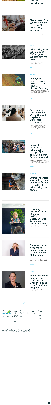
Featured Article (28, 5)
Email (12, 344)
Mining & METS (28, 343)
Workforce (21, 344)
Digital (32, 3)
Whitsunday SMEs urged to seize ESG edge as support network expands (39, 82)
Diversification (14, 5)
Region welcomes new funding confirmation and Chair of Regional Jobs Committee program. (39, 309)
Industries (28, 338)
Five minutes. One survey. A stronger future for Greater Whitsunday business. (39, 52)
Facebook (3, 344)
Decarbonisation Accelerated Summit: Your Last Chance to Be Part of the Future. (39, 277)
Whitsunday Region (15, 345)
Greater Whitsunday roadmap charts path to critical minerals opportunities (38, 24)
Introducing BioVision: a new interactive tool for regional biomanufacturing (39, 111)
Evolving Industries (21, 5)
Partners (15, 353)
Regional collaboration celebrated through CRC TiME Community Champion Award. (39, 178)
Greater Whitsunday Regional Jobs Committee (40, 343)
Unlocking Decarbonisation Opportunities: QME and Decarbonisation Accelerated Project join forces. (39, 244)
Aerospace (33, 340)
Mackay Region (16, 343)
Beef (27, 340)
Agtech (13, 3)
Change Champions (19, 3)
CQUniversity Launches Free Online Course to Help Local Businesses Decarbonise (38, 143)
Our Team (15, 352)
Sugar (27, 344)
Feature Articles (46, 340)
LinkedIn (8, 344)
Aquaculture (33, 341)
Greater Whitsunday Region (15, 342)
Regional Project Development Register (16, 347)
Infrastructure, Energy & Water (22, 343)
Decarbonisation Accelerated (40, 344)
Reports (46, 342)
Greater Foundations (39, 345)
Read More (32, 36)
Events (46, 339)
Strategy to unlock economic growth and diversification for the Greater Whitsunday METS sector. (39, 211)
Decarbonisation (26, 3)
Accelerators (21, 339)
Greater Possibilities (35, 5)
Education (28, 341)
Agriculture (28, 339)
